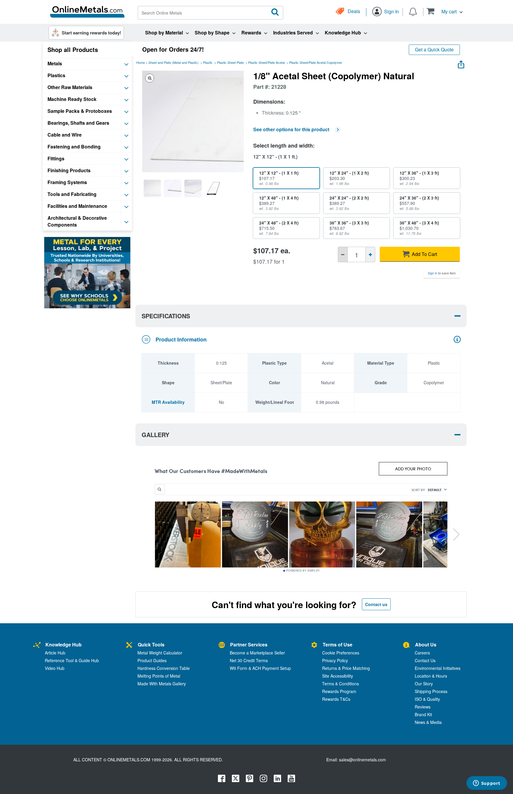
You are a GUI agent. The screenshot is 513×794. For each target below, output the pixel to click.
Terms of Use (337, 644)
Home (140, 62)
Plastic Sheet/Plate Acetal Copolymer (315, 62)
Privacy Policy (335, 660)
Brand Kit (423, 714)
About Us (425, 644)
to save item (442, 273)
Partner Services (248, 644)
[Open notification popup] (413, 11)
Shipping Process (431, 691)
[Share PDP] (461, 63)
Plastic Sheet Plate (230, 62)
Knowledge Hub (63, 644)
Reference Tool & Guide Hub (72, 660)
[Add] (370, 254)
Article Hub (55, 653)
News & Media (428, 722)
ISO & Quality (427, 699)
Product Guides (152, 660)
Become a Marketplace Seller (257, 653)
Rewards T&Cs (336, 699)
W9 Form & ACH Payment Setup (260, 668)
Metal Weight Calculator (159, 653)
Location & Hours (431, 676)
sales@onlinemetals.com (362, 760)
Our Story (424, 684)
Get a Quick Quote (434, 49)
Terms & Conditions (340, 684)
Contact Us (425, 660)
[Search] (275, 12)
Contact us (376, 604)
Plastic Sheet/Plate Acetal (266, 62)
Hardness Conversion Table (163, 668)
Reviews (422, 707)
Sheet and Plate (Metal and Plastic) (173, 62)
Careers (422, 653)
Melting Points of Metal (158, 676)
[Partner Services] (221, 645)
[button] (444, 11)
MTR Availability (168, 402)
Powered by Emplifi (302, 570)
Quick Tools (151, 644)
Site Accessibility (337, 676)
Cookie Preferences (340, 653)
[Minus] (343, 254)
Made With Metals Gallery (161, 684)
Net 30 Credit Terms (249, 660)
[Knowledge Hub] (37, 645)
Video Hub (54, 668)
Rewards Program (339, 691)
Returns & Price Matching (346, 668)
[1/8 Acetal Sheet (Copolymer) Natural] (152, 188)
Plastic (208, 62)
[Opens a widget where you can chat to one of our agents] (486, 783)
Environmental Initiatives (437, 668)
